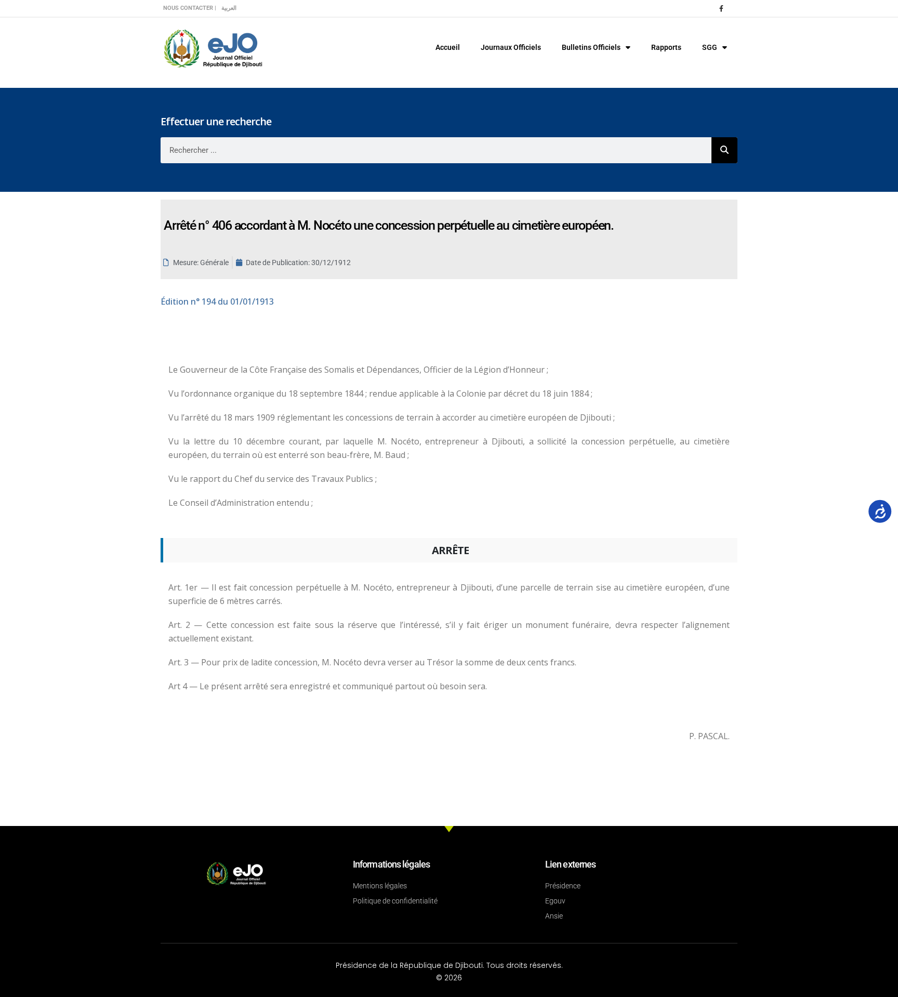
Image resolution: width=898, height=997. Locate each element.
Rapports (666, 47)
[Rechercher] (724, 150)
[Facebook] (721, 8)
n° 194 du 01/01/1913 (217, 301)
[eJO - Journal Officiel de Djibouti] (213, 47)
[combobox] (436, 150)
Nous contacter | (189, 8)
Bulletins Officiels (591, 47)
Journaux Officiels (511, 47)
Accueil (447, 47)
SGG (709, 47)
